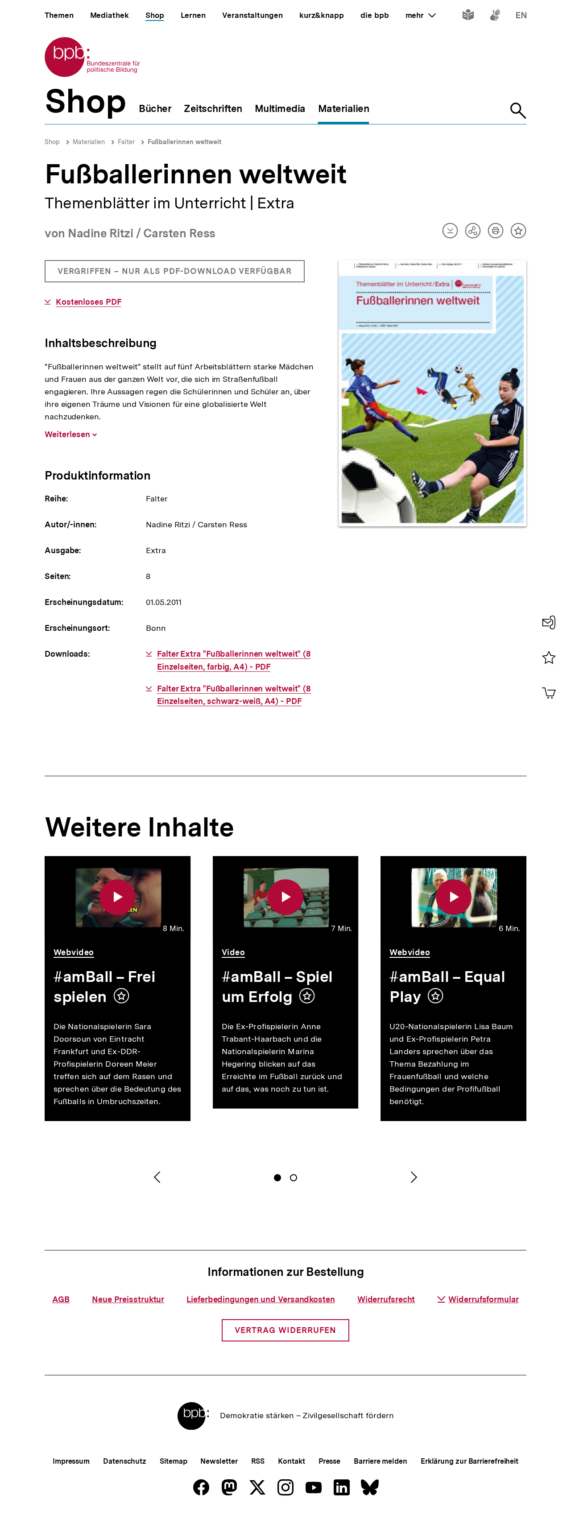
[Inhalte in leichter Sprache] (468, 16)
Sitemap (173, 1461)
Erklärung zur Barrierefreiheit (469, 1461)
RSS (258, 1461)
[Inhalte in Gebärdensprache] (495, 16)
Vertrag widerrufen (285, 1330)
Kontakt (291, 1461)
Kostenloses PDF (88, 302)
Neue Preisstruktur (128, 1299)
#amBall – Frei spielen (105, 986)
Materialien (89, 141)
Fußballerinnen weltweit (184, 141)
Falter (126, 141)
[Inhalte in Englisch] (521, 16)
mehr (420, 15)
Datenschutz (124, 1461)
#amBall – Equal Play (447, 986)
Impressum (71, 1461)
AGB (61, 1299)
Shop (52, 141)
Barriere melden (380, 1461)
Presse (329, 1461)
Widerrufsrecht (386, 1299)
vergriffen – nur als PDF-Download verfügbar (175, 274)
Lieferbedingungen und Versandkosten (260, 1299)
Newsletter (218, 1461)
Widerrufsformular (483, 1299)
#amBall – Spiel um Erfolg (277, 986)
